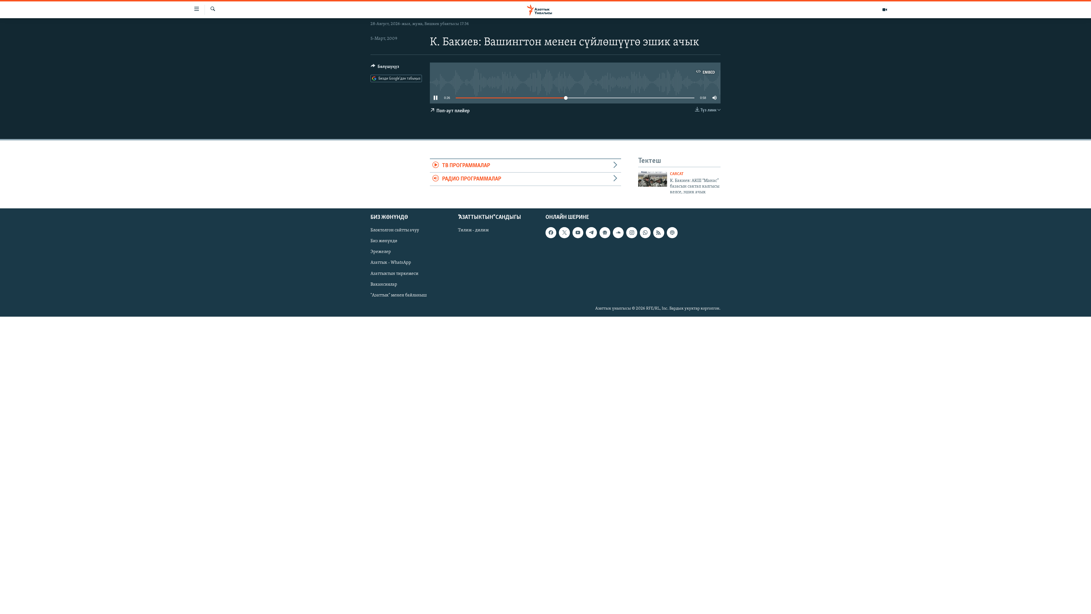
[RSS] (658, 232)
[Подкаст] (672, 232)
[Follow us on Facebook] (551, 232)
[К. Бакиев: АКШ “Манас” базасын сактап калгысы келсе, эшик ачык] (652, 179)
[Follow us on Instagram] (631, 232)
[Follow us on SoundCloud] (618, 232)
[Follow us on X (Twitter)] (564, 232)
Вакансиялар (383, 284)
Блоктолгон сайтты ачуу (394, 230)
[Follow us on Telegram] (591, 232)
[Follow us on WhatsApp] (645, 232)
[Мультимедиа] (884, 10)
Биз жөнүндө (383, 241)
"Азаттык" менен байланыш (398, 295)
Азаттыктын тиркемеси (394, 273)
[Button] (385, 68)
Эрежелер (380, 252)
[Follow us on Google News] (604, 232)
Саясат (677, 174)
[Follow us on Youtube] (577, 232)
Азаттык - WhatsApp (390, 262)
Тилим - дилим (473, 230)
